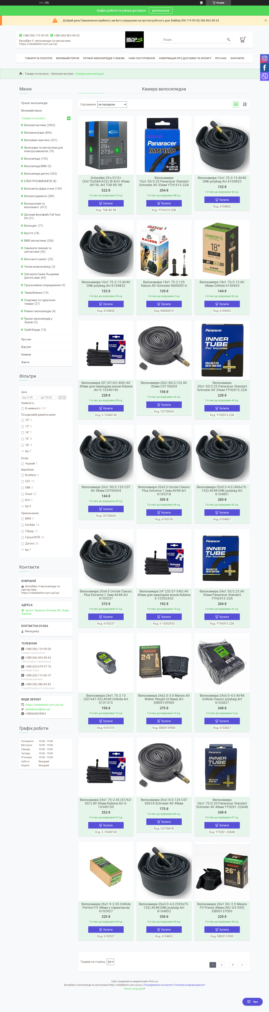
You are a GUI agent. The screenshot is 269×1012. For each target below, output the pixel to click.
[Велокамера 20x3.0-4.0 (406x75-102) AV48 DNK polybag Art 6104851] (222, 454)
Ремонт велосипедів (37, 311)
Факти (25, 362)
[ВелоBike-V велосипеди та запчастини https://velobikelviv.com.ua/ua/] (134, 39)
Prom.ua (153, 981)
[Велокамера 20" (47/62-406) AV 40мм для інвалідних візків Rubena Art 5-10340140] (106, 350)
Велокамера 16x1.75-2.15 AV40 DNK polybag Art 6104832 (222, 179)
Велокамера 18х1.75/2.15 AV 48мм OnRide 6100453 (222, 283)
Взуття (28, 233)
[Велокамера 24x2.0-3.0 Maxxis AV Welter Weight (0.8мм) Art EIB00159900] (164, 663)
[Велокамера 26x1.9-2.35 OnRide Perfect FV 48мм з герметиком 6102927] (106, 871)
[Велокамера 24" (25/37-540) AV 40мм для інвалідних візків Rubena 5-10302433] (164, 558)
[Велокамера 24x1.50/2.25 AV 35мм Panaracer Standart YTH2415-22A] (222, 558)
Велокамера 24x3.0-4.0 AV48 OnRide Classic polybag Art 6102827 (222, 699)
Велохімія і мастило (37, 140)
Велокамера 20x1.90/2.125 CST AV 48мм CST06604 (106, 488)
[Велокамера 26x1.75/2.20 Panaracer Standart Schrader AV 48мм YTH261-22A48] (222, 767)
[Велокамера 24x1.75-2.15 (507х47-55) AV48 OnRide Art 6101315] (106, 663)
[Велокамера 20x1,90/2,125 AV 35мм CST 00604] (164, 350)
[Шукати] (228, 39)
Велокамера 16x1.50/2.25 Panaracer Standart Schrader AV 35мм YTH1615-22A (164, 181)
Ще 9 (28, 506)
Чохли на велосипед (37, 266)
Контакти (237, 58)
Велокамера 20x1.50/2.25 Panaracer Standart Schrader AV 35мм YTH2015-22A (222, 386)
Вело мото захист (35, 259)
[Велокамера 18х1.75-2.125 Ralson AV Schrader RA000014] (164, 249)
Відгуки (26, 346)
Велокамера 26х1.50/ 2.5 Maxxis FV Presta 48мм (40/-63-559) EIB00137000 (222, 907)
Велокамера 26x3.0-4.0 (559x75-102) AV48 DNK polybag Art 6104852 (164, 907)
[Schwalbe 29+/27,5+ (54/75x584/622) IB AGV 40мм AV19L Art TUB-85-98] (106, 145)
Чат (255, 1001)
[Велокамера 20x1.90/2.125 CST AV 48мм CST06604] (106, 454)
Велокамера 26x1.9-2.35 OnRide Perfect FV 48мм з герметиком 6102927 (106, 907)
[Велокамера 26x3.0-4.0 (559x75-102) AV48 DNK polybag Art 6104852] (164, 871)
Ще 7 (28, 451)
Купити (108, 203)
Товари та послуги (38, 58)
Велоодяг (30, 225)
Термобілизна (33, 292)
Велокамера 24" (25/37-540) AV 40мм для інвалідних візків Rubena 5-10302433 (163, 594)
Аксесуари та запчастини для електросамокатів (43, 149)
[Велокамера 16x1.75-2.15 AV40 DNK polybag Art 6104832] (222, 145)
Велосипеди (32, 158)
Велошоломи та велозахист (34, 205)
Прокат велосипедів (34, 103)
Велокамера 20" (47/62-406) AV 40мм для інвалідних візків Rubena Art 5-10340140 (106, 386)
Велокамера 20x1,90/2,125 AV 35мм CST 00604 (164, 384)
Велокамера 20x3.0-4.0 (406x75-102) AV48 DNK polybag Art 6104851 (222, 490)
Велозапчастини (62, 73)
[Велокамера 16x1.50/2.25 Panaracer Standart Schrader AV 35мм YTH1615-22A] (164, 145)
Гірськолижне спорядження (42, 285)
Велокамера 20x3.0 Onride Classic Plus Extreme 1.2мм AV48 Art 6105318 (164, 490)
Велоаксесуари (34, 132)
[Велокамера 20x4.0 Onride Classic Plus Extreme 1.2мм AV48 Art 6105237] (106, 558)
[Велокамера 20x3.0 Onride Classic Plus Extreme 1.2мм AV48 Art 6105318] (164, 454)
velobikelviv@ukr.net (37, 709)
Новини (26, 354)
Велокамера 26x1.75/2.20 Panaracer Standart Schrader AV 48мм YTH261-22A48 (222, 803)
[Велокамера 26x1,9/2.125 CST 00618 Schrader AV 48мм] (164, 767)
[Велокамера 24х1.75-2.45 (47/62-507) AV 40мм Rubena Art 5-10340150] (106, 767)
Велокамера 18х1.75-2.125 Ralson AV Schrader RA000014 (164, 283)
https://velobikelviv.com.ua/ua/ (44, 704)
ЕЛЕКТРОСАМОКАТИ (38, 181)
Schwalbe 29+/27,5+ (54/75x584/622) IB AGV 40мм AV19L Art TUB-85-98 (106, 181)
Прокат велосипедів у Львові (104, 58)
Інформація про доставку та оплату (185, 58)
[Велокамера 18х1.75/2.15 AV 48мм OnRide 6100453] (222, 249)
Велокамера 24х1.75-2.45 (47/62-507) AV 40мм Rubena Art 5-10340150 (106, 803)
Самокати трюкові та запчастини (37, 250)
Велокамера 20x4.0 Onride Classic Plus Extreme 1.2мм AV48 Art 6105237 (106, 594)
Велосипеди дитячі (36, 173)
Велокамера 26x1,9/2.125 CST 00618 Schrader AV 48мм (164, 801)
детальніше (160, 10)
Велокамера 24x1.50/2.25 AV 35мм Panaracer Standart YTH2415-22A (222, 594)
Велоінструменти (35, 196)
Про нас (221, 58)
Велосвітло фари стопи (39, 188)
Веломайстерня (67, 58)
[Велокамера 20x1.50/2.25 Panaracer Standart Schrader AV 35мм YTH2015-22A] (222, 350)
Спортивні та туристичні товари (39, 302)
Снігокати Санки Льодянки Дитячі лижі (41, 276)
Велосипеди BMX (35, 166)
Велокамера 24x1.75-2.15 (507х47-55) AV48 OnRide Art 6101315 (106, 699)
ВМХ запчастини (35, 240)
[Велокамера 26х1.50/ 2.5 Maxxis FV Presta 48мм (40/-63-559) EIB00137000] (222, 871)
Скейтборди (32, 329)
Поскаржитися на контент (158, 985)
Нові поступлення (142, 58)
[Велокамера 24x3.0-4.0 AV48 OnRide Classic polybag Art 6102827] (222, 663)
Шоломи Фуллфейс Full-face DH (42, 216)
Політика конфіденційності (190, 985)
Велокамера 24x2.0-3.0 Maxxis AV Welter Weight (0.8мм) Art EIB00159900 (164, 699)
